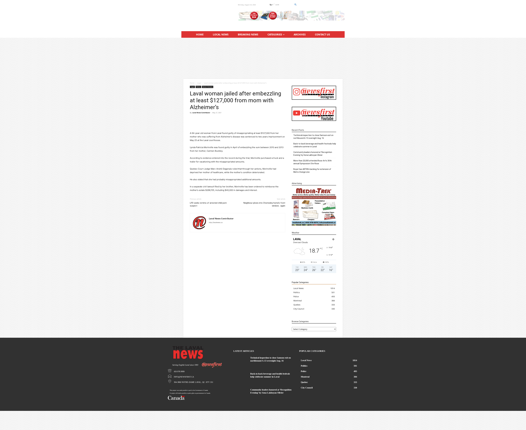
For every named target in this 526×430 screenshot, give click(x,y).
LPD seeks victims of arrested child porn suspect (208, 204)
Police (198, 87)
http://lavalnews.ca (215, 222)
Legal (199, 83)
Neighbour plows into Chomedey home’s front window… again (264, 204)
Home (192, 83)
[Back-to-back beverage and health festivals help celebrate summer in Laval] (240, 377)
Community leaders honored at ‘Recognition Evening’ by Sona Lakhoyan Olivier (312, 153)
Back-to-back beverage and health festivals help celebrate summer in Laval (314, 145)
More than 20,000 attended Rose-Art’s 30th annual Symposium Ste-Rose (312, 162)
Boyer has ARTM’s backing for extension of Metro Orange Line (312, 170)
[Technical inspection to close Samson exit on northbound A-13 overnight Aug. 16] (240, 361)
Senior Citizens (207, 87)
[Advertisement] (263, 58)
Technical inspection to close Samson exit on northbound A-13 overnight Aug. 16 (313, 136)
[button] (295, 4)
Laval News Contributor (201, 113)
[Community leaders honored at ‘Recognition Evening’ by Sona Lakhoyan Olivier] (240, 393)
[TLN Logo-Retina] (206, 14)
